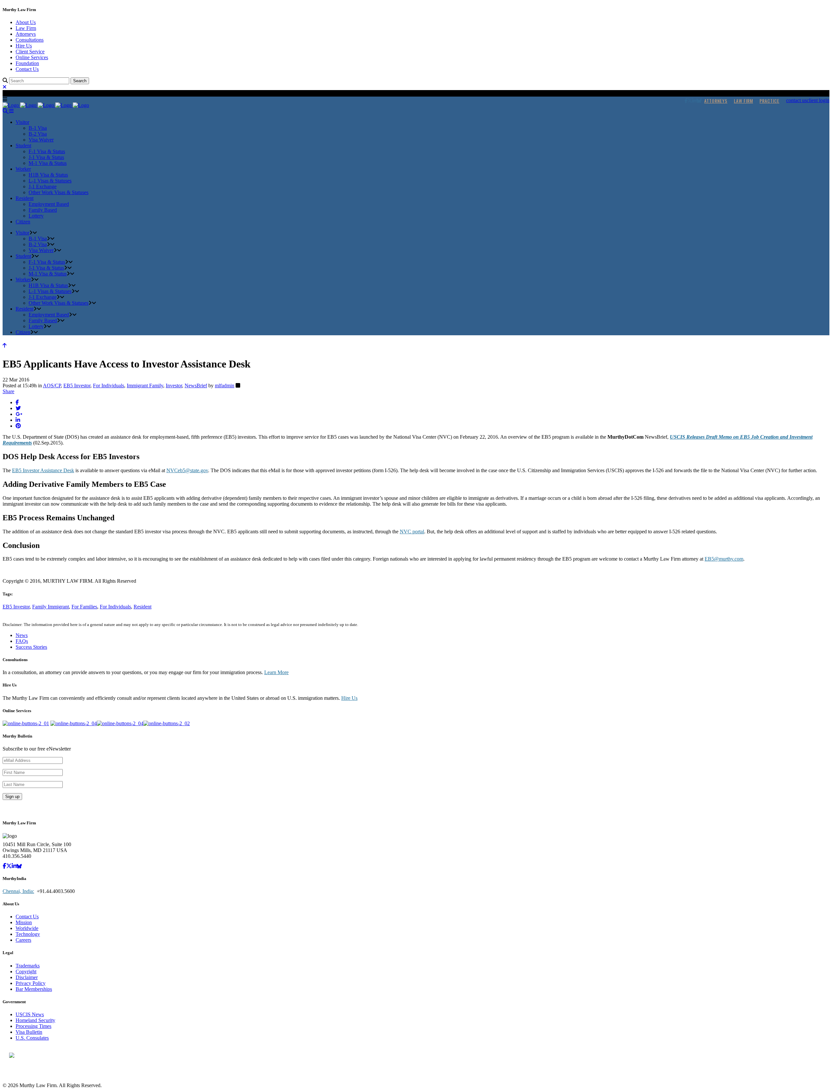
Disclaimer (27, 977)
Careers (23, 940)
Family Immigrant (50, 606)
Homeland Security (35, 1020)
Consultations (30, 40)
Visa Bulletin (29, 1032)
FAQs (22, 641)
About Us (26, 22)
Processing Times (33, 1026)
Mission (24, 922)
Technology (28, 934)
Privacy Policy (31, 983)
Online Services (32, 57)
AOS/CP (52, 385)
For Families (84, 606)
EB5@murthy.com (724, 559)
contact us (796, 100)
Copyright (26, 971)
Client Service (30, 51)
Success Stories (31, 647)
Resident (142, 606)
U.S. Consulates (32, 1038)
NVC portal (412, 531)
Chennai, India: (18, 891)
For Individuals (108, 385)
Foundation (27, 63)
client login (818, 100)
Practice (769, 100)
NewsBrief (196, 385)
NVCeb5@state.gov (187, 470)
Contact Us (27, 69)
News (22, 635)
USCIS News (30, 1014)
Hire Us (24, 45)
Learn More (276, 672)
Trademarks (28, 965)
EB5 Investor (76, 385)
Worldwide (27, 928)
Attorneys (26, 34)
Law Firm (26, 28)
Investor (174, 385)
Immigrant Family (145, 385)
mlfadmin (224, 385)
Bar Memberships (34, 989)
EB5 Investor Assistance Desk (43, 470)
